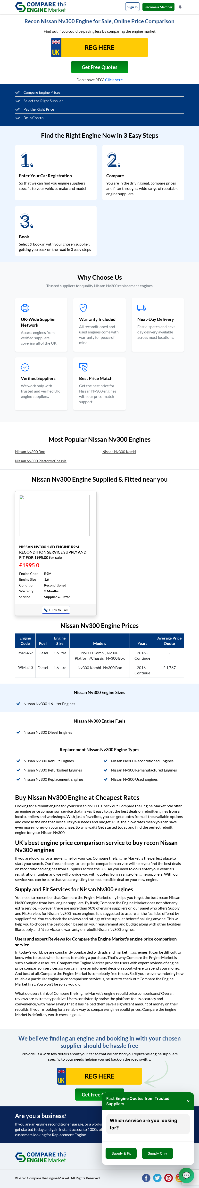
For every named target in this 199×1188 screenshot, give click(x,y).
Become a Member (158, 7)
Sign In (132, 7)
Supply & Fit (121, 1153)
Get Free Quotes (99, 67)
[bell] (180, 7)
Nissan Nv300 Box (30, 451)
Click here (114, 79)
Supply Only (157, 1153)
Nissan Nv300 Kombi (119, 451)
